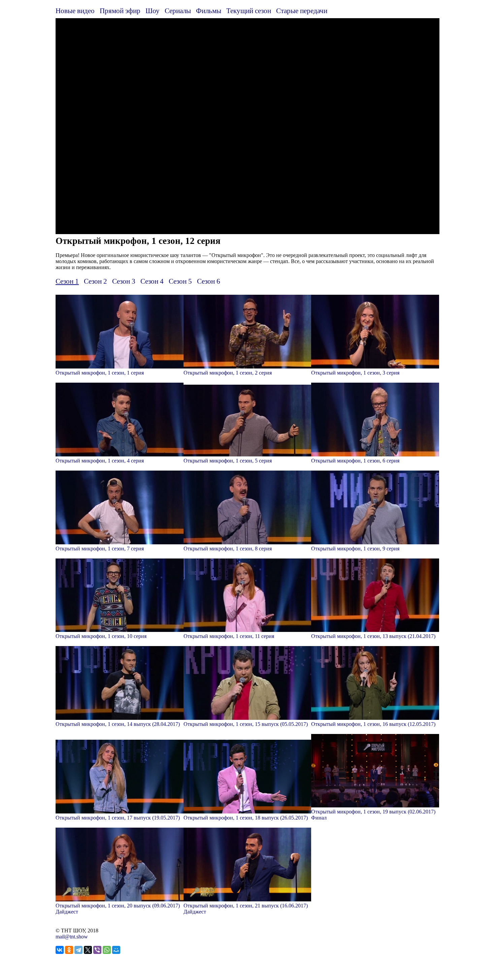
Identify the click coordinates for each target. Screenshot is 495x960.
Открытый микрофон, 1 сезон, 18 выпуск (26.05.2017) (246, 818)
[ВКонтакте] (60, 950)
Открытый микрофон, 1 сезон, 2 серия (228, 373)
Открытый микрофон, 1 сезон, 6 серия (355, 460)
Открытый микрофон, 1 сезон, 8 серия (228, 548)
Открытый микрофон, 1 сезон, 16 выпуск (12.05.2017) (373, 724)
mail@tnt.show (72, 936)
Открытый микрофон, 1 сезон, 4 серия (100, 460)
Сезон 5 (180, 281)
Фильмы (208, 10)
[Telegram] (78, 950)
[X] (88, 950)
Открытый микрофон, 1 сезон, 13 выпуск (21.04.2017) (373, 636)
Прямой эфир (120, 10)
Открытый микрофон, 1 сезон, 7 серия (100, 548)
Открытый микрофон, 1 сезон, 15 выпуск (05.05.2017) (246, 724)
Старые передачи (301, 10)
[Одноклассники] (69, 950)
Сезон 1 (67, 281)
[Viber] (97, 950)
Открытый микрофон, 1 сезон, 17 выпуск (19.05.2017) (118, 818)
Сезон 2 (95, 281)
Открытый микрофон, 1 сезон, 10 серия (101, 636)
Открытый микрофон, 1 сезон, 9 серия (355, 548)
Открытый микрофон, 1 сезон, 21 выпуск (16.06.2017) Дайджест (246, 909)
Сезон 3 (123, 281)
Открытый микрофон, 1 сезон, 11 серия (229, 636)
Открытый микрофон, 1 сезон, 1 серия (100, 373)
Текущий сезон (248, 10)
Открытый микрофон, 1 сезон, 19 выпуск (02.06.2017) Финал (373, 815)
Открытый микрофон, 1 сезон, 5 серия (228, 460)
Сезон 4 (152, 281)
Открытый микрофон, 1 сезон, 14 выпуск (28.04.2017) (118, 724)
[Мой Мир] (116, 950)
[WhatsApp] (107, 950)
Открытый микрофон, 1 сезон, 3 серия (355, 373)
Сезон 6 (208, 281)
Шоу (152, 10)
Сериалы (178, 10)
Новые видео (75, 10)
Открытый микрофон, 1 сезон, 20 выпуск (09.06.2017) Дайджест (118, 909)
